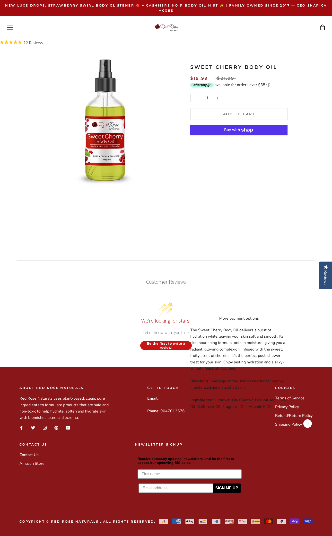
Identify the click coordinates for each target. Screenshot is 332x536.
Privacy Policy (287, 407)
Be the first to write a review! (166, 345)
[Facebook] (21, 428)
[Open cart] (322, 27)
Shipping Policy (288, 424)
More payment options (239, 318)
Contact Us (29, 454)
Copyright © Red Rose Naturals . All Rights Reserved (86, 521)
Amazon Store (31, 463)
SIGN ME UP (226, 488)
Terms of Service (290, 398)
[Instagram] (45, 428)
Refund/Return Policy (294, 415)
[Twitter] (33, 428)
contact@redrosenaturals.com (185, 398)
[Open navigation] (10, 28)
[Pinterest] (56, 428)
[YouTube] (68, 428)
